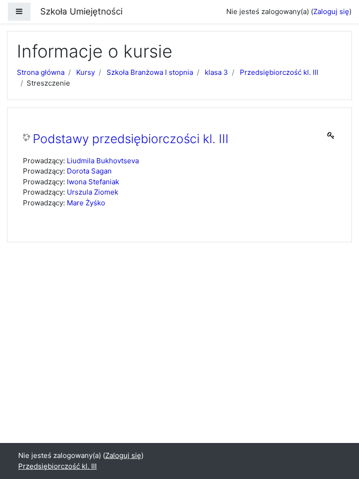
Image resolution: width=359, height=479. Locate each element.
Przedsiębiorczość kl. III (279, 72)
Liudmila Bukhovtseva (103, 160)
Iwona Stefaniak (93, 181)
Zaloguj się (331, 11)
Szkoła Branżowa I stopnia (150, 72)
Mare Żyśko (86, 202)
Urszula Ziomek (92, 192)
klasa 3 (216, 72)
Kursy (85, 72)
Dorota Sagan (89, 171)
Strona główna (41, 72)
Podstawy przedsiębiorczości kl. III (131, 138)
